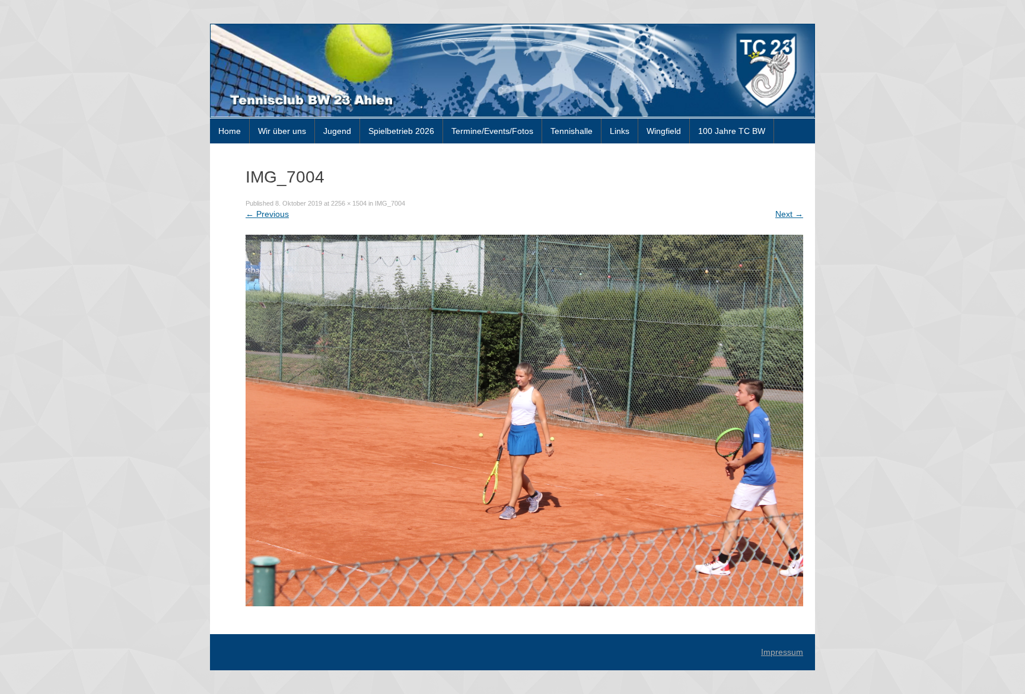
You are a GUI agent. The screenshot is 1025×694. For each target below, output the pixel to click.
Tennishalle (571, 131)
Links (619, 131)
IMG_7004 (390, 203)
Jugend (337, 131)
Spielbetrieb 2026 (401, 131)
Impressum (782, 652)
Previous (267, 214)
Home (229, 131)
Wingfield (664, 131)
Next (789, 214)
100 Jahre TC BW (731, 131)
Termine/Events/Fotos (492, 131)
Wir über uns (282, 131)
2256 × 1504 (349, 203)
